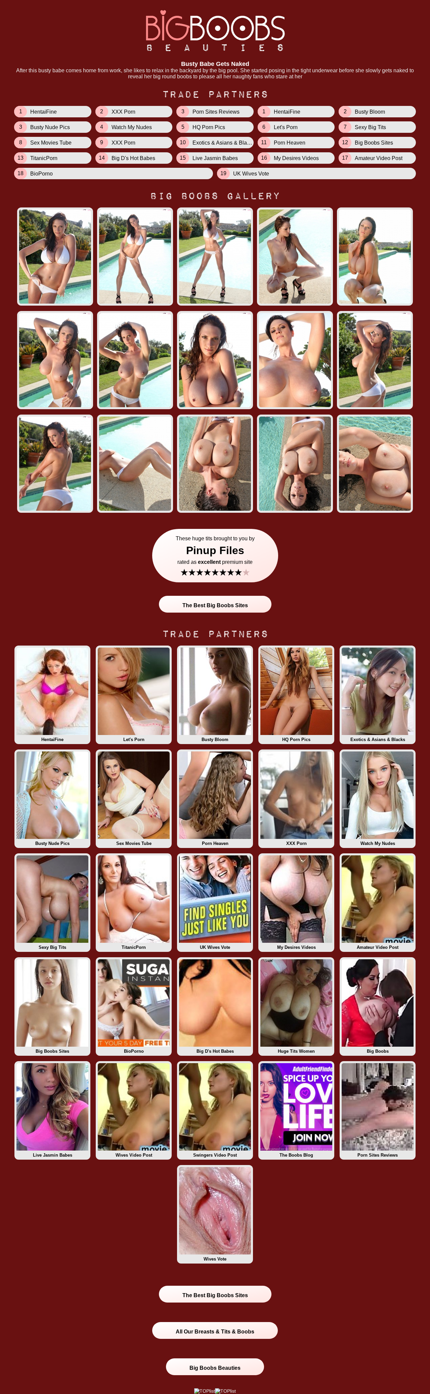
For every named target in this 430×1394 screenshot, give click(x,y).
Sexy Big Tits (52, 947)
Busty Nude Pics (52, 843)
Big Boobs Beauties (215, 1368)
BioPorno (134, 1051)
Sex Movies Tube (134, 843)
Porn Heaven (215, 843)
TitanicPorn (134, 947)
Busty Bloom (215, 739)
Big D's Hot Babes (215, 1051)
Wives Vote (215, 1259)
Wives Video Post (134, 1155)
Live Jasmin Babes (52, 1155)
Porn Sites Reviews (377, 1155)
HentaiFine (52, 739)
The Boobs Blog (296, 1155)
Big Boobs (378, 1051)
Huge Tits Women (296, 1051)
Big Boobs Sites (52, 1051)
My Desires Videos (296, 947)
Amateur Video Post (377, 947)
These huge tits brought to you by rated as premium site (215, 557)
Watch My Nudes (377, 843)
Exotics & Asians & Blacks (377, 739)
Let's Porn (133, 739)
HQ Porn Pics (296, 739)
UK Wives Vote (215, 947)
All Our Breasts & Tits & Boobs (215, 1331)
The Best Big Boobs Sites (215, 605)
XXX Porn (296, 843)
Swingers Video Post (215, 1155)
